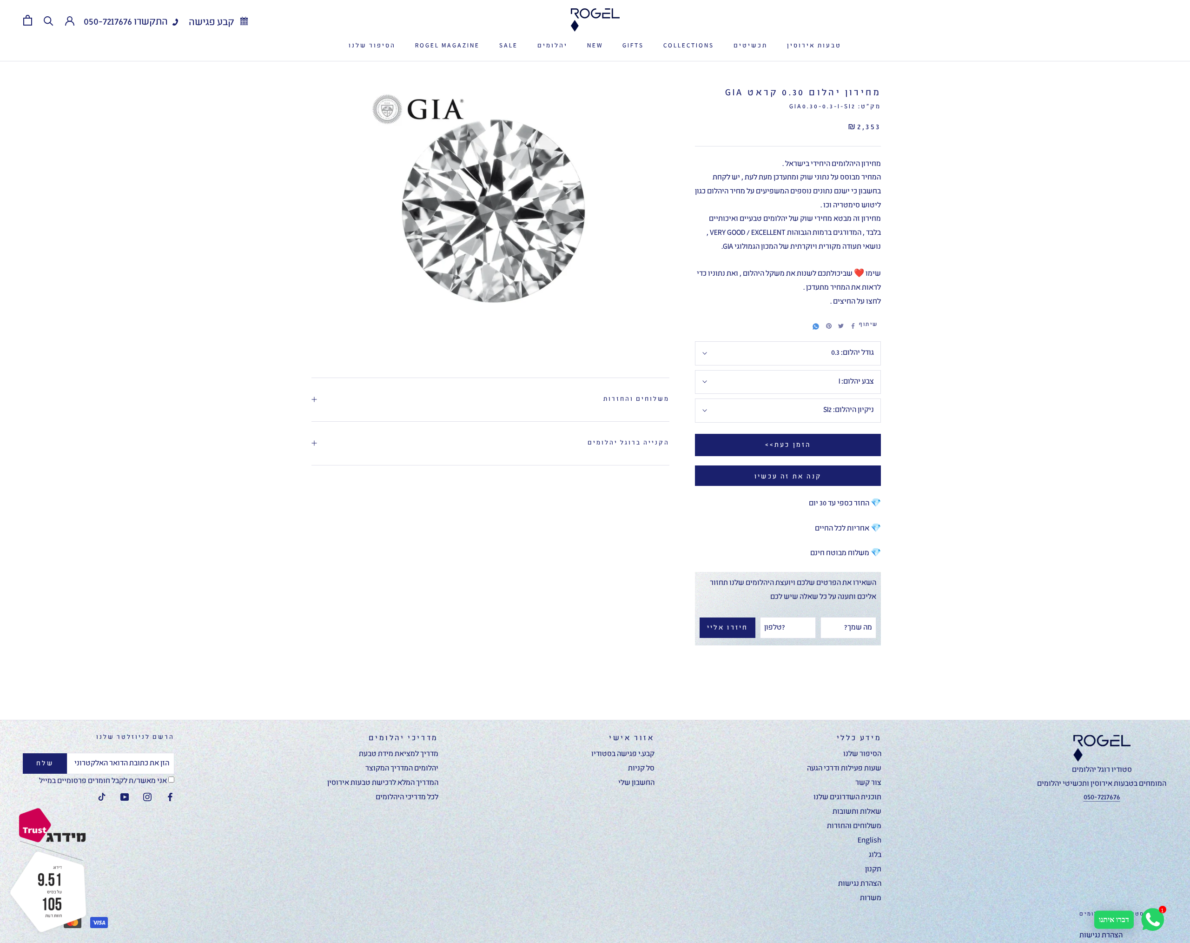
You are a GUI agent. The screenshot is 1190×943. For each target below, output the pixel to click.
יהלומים (552, 46)
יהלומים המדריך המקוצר (401, 768)
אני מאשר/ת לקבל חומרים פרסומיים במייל (103, 781)
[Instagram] (147, 797)
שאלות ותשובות (857, 812)
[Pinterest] (829, 326)
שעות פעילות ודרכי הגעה (844, 768)
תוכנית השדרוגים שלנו (847, 797)
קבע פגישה (212, 22)
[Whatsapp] (816, 325)
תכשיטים (750, 46)
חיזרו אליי (727, 628)
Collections (688, 46)
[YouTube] (124, 797)
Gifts (633, 46)
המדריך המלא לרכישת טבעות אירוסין (382, 783)
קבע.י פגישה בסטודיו (622, 754)
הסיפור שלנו (372, 46)
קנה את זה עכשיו (787, 476)
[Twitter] (841, 326)
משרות (870, 898)
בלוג (875, 855)
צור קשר (868, 783)
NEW (595, 46)
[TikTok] (102, 797)
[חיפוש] (48, 20)
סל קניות (641, 768)
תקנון (873, 869)
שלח (45, 763)
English (869, 840)
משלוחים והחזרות (636, 399)
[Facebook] (853, 326)
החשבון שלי (636, 783)
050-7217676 (108, 22)
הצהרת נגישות (859, 884)
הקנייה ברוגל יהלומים (628, 443)
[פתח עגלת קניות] (27, 20)
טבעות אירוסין (814, 46)
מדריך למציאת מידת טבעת (398, 754)
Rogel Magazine (447, 46)
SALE (508, 46)
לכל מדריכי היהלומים (407, 797)
